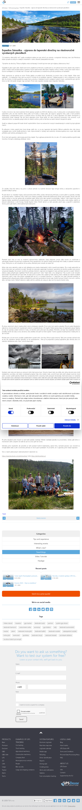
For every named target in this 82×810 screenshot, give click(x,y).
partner (50, 623)
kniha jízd (7, 635)
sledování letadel (50, 635)
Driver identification (46, 758)
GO (3, 761)
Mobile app (43, 751)
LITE (3, 758)
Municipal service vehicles (24, 760)
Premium (5, 745)
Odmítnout (15, 426)
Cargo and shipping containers (25, 770)
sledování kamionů (10, 627)
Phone (18, 682)
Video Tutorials (41, 556)
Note (17, 692)
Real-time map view (46, 745)
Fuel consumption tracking (48, 776)
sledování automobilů (67, 627)
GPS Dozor (5, 8)
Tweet (4, 514)
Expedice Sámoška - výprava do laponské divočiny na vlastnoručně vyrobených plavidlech (44, 8)
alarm (13, 631)
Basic (3, 742)
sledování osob (40, 623)
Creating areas (44, 767)
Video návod (8, 623)
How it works (64, 745)
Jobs (61, 770)
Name (18, 664)
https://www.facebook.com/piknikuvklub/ (14, 456)
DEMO (73, 2)
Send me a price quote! (41, 593)
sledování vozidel (54, 631)
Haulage (41, 560)
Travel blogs (5, 46)
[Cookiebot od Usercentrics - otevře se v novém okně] (71, 383)
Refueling (42, 755)
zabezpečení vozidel (69, 631)
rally (55, 627)
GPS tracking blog (13, 8)
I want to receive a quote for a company (32, 705)
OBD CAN (5, 755)
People (18, 764)
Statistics (42, 773)
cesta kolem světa (25, 627)
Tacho (4, 776)
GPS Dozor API (64, 748)
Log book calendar (45, 748)
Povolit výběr (41, 426)
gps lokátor (47, 627)
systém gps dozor (62, 623)
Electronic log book (46, 742)
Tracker (4, 770)
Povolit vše (67, 426)
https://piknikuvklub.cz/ (38, 456)
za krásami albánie (66, 635)
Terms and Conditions (66, 751)
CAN (3, 764)
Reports (42, 761)
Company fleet (20, 757)
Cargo (4, 767)
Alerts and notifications (47, 770)
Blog (61, 742)
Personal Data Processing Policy (70, 755)
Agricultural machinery (23, 751)
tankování (16, 635)
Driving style (43, 764)
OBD (3, 751)
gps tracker (28, 623)
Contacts (62, 773)
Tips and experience (41, 539)
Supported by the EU (66, 776)
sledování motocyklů (25, 631)
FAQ (61, 758)
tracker (6, 631)
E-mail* (18, 673)
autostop (37, 627)
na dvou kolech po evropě (12, 639)
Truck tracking (20, 748)
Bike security (20, 767)
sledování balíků (40, 631)
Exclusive (5, 748)
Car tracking (19, 745)
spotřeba (26, 635)
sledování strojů (37, 635)
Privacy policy (71, 806)
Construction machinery (23, 754)
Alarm (4, 773)
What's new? (41, 547)
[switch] (31, 412)
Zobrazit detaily (70, 420)
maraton (18, 623)
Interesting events (41, 543)
